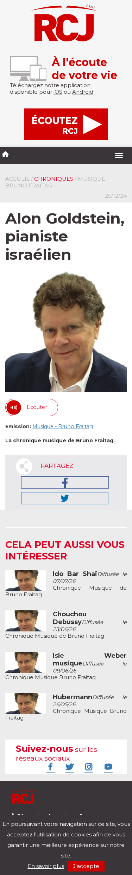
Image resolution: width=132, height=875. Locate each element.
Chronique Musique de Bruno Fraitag (66, 584)
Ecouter (37, 407)
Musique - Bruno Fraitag (62, 426)
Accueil (17, 178)
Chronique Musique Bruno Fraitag (66, 666)
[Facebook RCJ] (49, 766)
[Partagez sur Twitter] (64, 498)
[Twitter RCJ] (68, 766)
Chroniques (53, 178)
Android (82, 91)
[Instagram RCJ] (88, 766)
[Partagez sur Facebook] (65, 482)
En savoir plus (46, 866)
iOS (58, 91)
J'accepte (86, 866)
